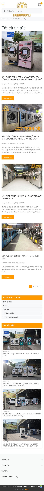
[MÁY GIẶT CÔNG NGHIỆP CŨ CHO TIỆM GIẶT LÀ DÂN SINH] (22, 177)
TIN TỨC (6, 306)
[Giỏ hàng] (39, 4)
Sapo (27, 489)
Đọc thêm (7, 98)
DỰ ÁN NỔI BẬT (8, 313)
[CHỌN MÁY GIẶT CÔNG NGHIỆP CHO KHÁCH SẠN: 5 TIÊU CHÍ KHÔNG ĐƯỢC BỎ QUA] (22, 369)
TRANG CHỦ (7, 302)
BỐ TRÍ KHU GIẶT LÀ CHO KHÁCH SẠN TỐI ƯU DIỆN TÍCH (21, 355)
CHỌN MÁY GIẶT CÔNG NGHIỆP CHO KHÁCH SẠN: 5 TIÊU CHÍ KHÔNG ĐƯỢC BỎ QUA (21, 385)
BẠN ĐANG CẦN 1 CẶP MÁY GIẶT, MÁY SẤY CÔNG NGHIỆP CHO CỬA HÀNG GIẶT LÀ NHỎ (22, 78)
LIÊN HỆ (6, 309)
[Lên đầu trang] (40, 485)
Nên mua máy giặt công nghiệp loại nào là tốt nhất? (20, 256)
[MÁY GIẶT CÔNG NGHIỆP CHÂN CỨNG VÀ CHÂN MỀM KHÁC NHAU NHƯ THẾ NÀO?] (22, 118)
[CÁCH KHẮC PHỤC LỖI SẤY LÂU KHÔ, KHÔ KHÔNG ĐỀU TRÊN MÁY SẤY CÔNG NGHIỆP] (22, 399)
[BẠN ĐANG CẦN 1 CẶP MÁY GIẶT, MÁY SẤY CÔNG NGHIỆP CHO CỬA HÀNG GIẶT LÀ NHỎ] (22, 51)
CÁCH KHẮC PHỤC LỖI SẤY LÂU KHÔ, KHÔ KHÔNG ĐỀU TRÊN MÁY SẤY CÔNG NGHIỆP (22, 415)
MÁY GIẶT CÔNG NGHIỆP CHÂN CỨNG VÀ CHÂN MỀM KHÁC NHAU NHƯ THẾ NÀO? (20, 137)
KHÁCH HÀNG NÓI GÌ (10, 317)
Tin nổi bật (8, 325)
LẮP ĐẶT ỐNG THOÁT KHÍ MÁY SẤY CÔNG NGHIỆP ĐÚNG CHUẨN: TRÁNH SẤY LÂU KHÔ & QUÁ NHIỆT (20, 445)
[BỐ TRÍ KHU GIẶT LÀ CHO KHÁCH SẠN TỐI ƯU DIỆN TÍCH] (22, 339)
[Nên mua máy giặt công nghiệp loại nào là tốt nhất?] (22, 237)
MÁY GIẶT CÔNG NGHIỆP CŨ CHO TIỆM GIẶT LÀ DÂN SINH (22, 197)
